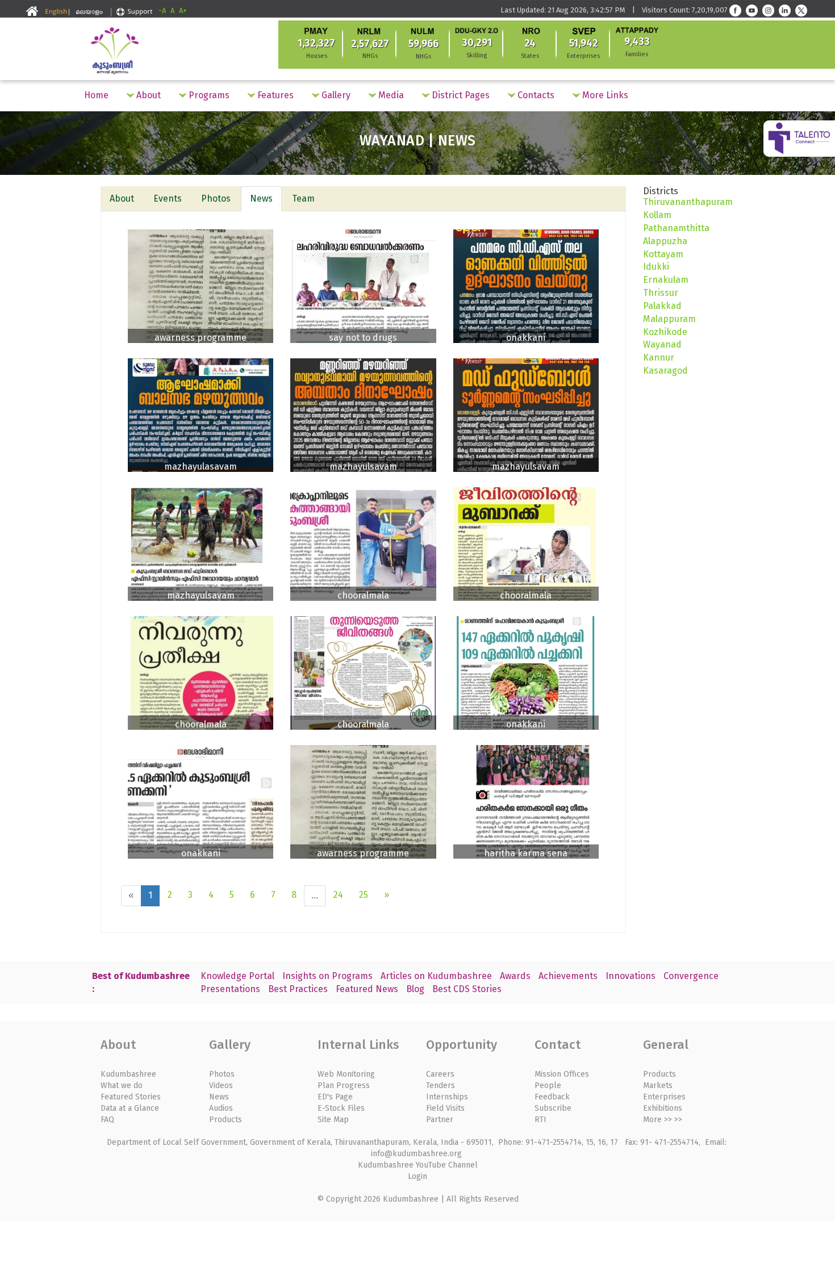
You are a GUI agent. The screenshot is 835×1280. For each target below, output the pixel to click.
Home (96, 95)
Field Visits (445, 1108)
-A (162, 10)
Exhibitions (662, 1108)
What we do (122, 1085)
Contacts (534, 95)
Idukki (656, 266)
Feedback (552, 1097)
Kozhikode (665, 332)
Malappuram (669, 318)
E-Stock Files (341, 1108)
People (548, 1085)
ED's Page (335, 1097)
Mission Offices (562, 1074)
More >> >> (662, 1119)
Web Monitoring (346, 1074)
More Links (604, 95)
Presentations (230, 989)
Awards (515, 976)
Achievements (568, 976)
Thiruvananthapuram (688, 201)
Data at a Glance (130, 1108)
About (147, 95)
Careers (440, 1074)
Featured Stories (131, 1097)
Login (417, 1176)
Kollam (657, 215)
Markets (658, 1085)
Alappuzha (665, 241)
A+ (183, 10)
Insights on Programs (327, 976)
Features (274, 95)
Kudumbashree (128, 1074)
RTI (540, 1119)
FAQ (107, 1119)
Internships (447, 1097)
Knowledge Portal (237, 976)
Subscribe (553, 1108)
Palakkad (662, 305)
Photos (216, 198)
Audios (221, 1108)
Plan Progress (344, 1085)
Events (167, 198)
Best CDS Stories (467, 989)
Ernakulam (665, 279)
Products (225, 1119)
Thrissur (660, 292)
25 (363, 894)
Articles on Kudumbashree (436, 976)
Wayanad (662, 344)
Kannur (658, 357)
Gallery (334, 95)
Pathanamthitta (676, 228)
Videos (221, 1085)
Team (303, 198)
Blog (415, 989)
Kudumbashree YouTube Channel (418, 1165)
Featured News (367, 989)
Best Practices (298, 989)
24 (338, 894)
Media (390, 95)
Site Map (333, 1119)
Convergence (691, 976)
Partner (439, 1119)
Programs (207, 95)
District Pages (459, 95)
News (261, 198)
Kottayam (663, 254)
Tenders (440, 1085)
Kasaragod (665, 370)
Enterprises (664, 1097)
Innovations (631, 976)
